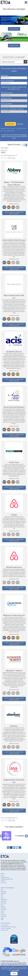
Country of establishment (7, 80)
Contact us (3, 882)
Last (14, 157)
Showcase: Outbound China (3, 909)
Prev (1, 836)
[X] (11, 847)
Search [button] (25, 62)
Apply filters (10, 124)
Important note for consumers (8, 926)
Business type (4, 75)
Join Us (2, 875)
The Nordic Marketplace (4, 898)
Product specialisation (6, 103)
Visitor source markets (6, 92)
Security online (4, 930)
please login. (24, 134)
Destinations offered (6, 98)
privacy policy (15, 970)
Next (10, 157)
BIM (2, 889)
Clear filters (20, 124)
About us (3, 880)
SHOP (2, 913)
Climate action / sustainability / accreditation (12, 109)
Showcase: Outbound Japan (3, 916)
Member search (5, 877)
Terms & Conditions (6, 928)
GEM (2, 919)
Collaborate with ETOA (7, 879)
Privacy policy (4, 925)
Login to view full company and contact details (14, 213)
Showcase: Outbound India (3, 893)
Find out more (14, 28)
